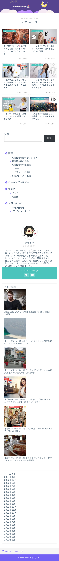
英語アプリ (19, 169)
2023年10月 (10, 480)
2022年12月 (10, 507)
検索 (6, 133)
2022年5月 (9, 528)
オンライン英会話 (22, 172)
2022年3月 (9, 534)
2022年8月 (9, 519)
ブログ (11, 189)
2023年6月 (9, 489)
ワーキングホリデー (18, 182)
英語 (10, 153)
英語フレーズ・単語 (21, 176)
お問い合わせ (15, 203)
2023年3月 (9, 498)
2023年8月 (9, 483)
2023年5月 (9, 492)
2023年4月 (9, 495)
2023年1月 (9, 504)
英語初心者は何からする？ (24, 158)
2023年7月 (9, 486)
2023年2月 (9, 501)
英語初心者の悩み (20, 161)
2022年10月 (10, 513)
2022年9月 (9, 516)
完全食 (15, 197)
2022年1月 (9, 540)
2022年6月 (9, 525)
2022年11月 (10, 510)
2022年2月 (9, 537)
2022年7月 (9, 522)
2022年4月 (9, 531)
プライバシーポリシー (22, 211)
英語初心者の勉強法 (21, 165)
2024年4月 (9, 477)
